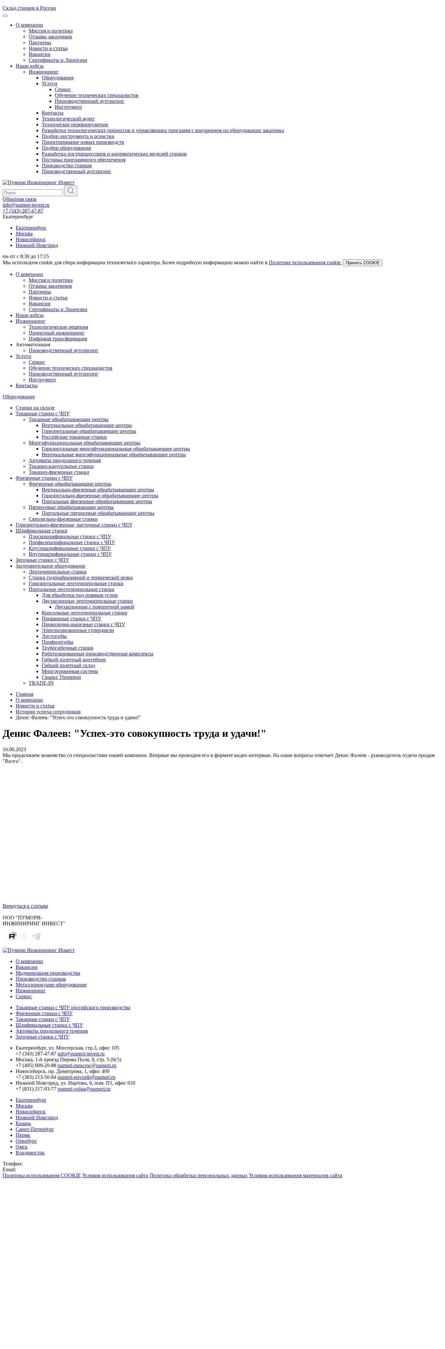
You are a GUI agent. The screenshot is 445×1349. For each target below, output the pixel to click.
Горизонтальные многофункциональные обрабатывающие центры (116, 448)
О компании (29, 25)
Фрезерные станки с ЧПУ (44, 478)
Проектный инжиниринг (57, 333)
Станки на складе (35, 407)
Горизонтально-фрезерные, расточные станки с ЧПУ (74, 525)
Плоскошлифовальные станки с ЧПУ (70, 536)
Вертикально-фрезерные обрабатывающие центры (98, 489)
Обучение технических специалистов (96, 95)
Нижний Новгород (37, 245)
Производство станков (67, 165)
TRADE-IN (41, 683)
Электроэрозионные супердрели (78, 630)
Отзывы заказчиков (50, 36)
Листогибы (54, 636)
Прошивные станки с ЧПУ (71, 618)
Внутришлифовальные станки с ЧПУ (70, 554)
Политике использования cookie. (305, 262)
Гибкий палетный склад (68, 665)
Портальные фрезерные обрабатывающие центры (97, 501)
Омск (22, 1146)
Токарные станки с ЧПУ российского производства (73, 1007)
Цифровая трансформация (58, 338)
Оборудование (58, 77)
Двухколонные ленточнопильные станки (87, 601)
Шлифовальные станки (41, 530)
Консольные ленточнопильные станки (84, 612)
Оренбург (26, 1141)
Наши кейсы (30, 66)
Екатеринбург (31, 227)
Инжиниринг (44, 72)
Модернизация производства (48, 973)
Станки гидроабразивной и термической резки (81, 577)
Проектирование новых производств (83, 142)
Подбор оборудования (66, 148)
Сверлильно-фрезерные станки (63, 519)
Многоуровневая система (70, 671)
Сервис (63, 89)
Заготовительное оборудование (50, 566)
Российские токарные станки (74, 437)
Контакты (53, 113)
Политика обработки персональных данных (199, 1175)
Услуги (49, 83)
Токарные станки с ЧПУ (43, 413)
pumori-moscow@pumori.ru (87, 1065)
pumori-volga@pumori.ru (84, 1089)
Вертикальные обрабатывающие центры (87, 425)
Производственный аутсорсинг (89, 101)
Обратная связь (19, 199)
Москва (24, 233)
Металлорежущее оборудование (51, 984)
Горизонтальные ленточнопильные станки (76, 583)
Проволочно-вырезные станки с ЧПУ (83, 624)
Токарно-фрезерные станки (59, 472)
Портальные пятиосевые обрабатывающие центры (98, 513)
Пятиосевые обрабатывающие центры (71, 507)
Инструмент (68, 107)
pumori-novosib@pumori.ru (86, 1077)
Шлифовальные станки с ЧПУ (49, 1025)
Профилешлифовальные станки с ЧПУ (72, 542)
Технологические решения (58, 327)
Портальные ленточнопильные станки (71, 589)
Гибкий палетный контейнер (74, 659)
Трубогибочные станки (67, 648)
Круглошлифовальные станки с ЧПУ (70, 548)
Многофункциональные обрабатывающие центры (84, 443)
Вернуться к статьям (25, 906)
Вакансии (39, 54)
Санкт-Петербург (35, 1129)
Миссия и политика (51, 31)
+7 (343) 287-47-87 (23, 210)
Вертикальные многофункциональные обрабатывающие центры (114, 454)
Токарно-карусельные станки (61, 466)
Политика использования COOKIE (42, 1175)
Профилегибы (57, 642)
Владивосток (30, 1152)
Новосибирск (31, 239)
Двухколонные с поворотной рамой (94, 607)
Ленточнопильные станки (58, 571)
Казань (23, 1123)
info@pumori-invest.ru (26, 205)
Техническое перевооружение (75, 124)
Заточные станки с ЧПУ (42, 560)
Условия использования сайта (115, 1175)
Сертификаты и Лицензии (58, 60)
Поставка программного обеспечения (83, 159)
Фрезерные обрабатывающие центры (70, 484)
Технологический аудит (68, 118)
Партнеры (40, 42)
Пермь (23, 1135)
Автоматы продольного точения (65, 460)
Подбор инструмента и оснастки (78, 136)
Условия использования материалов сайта (295, 1175)
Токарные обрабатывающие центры (68, 419)
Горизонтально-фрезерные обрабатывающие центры (100, 495)
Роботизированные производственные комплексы (97, 653)
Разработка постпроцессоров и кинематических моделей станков (114, 154)
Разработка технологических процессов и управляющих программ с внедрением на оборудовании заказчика (163, 130)
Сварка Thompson (61, 677)
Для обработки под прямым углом (80, 595)
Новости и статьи (48, 48)
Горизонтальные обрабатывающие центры (89, 431)
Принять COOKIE (363, 262)
